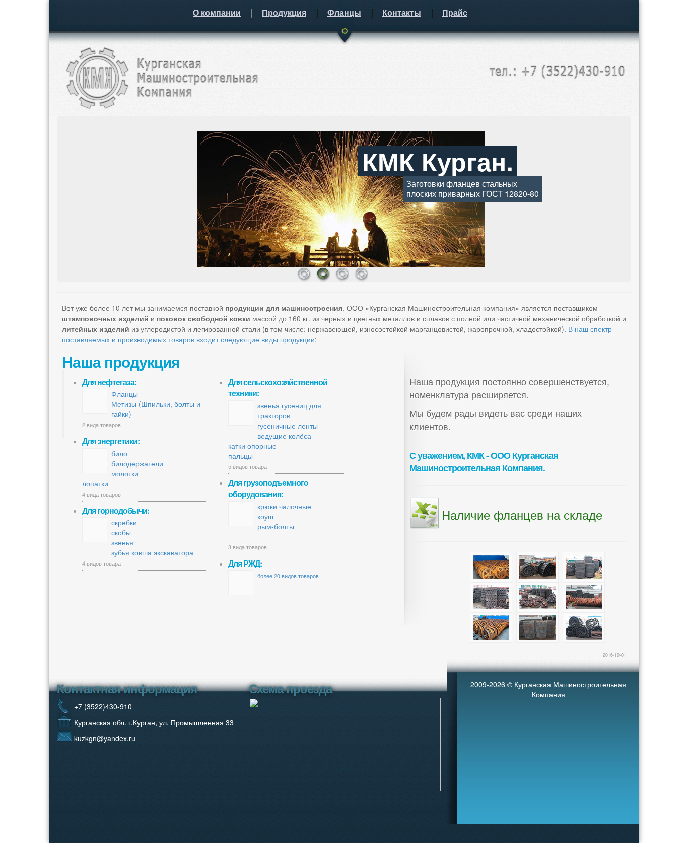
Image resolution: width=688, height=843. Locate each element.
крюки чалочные (284, 506)
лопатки (95, 483)
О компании (217, 12)
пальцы (240, 456)
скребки (124, 522)
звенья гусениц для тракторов (289, 410)
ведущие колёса (284, 436)
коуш (265, 516)
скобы (121, 532)
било (119, 453)
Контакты (401, 12)
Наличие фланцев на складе (522, 514)
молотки (125, 473)
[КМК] (160, 76)
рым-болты (275, 526)
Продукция (284, 12)
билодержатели (137, 463)
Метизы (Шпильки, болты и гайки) (155, 409)
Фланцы (344, 12)
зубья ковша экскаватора (152, 552)
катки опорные (252, 446)
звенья (122, 542)
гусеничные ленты (287, 425)
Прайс (454, 12)
